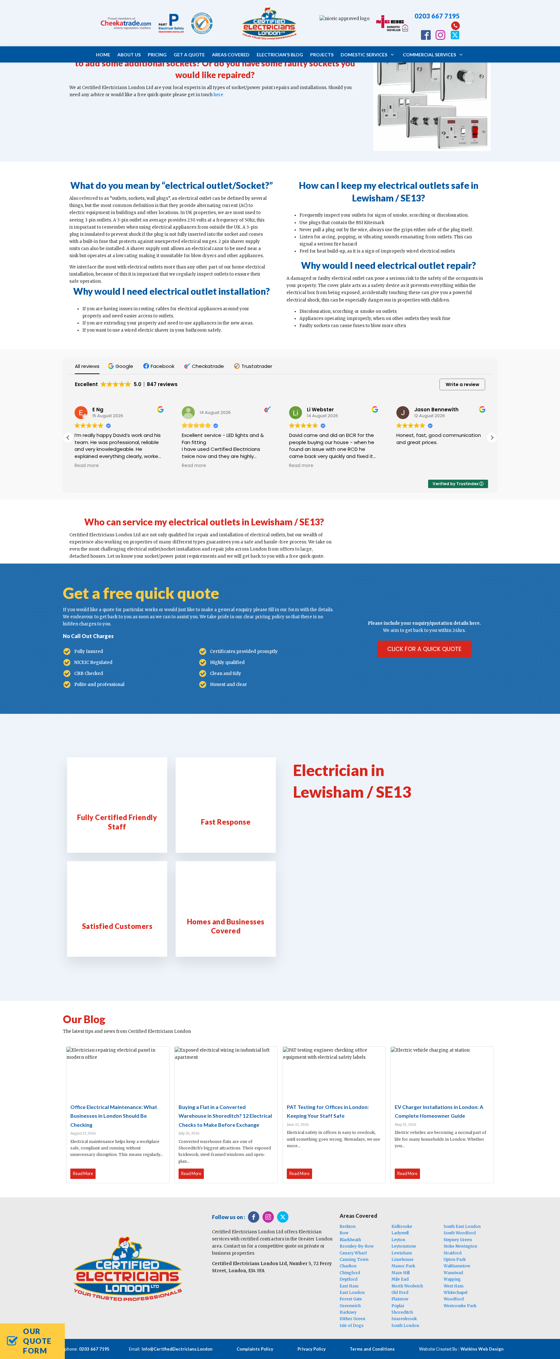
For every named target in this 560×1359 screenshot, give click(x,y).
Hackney (348, 1312)
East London (352, 1292)
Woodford (454, 1298)
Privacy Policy (312, 1349)
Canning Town (354, 1259)
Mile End (400, 1279)
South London (405, 1325)
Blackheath (350, 1239)
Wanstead (453, 1272)
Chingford (350, 1272)
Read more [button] (87, 466)
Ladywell (400, 1232)
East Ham (349, 1286)
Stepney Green (458, 1239)
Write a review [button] (462, 384)
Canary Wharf (353, 1253)
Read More (83, 1173)
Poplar (397, 1305)
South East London (462, 1226)
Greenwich (350, 1305)
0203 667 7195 (437, 16)
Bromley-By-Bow (357, 1246)
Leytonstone (403, 1246)
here (218, 94)
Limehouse (402, 1259)
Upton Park (455, 1259)
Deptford (348, 1279)
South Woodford (460, 1232)
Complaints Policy (255, 1349)
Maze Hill (400, 1272)
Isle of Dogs (352, 1325)
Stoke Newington (460, 1246)
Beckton (348, 1226)
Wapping (452, 1279)
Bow (344, 1232)
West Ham (453, 1286)
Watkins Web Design (482, 1349)
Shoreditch (402, 1312)
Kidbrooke (401, 1226)
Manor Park (403, 1265)
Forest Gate (351, 1298)
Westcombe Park (460, 1305)
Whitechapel (455, 1292)
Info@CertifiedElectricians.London (177, 1349)
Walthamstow (457, 1265)
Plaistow (399, 1298)
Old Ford (399, 1292)
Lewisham (401, 1253)
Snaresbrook (404, 1318)
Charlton (348, 1265)
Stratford (452, 1253)
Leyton (398, 1239)
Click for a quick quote (424, 649)
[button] (121, 366)
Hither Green (352, 1318)
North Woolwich (407, 1286)
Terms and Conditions (372, 1349)
